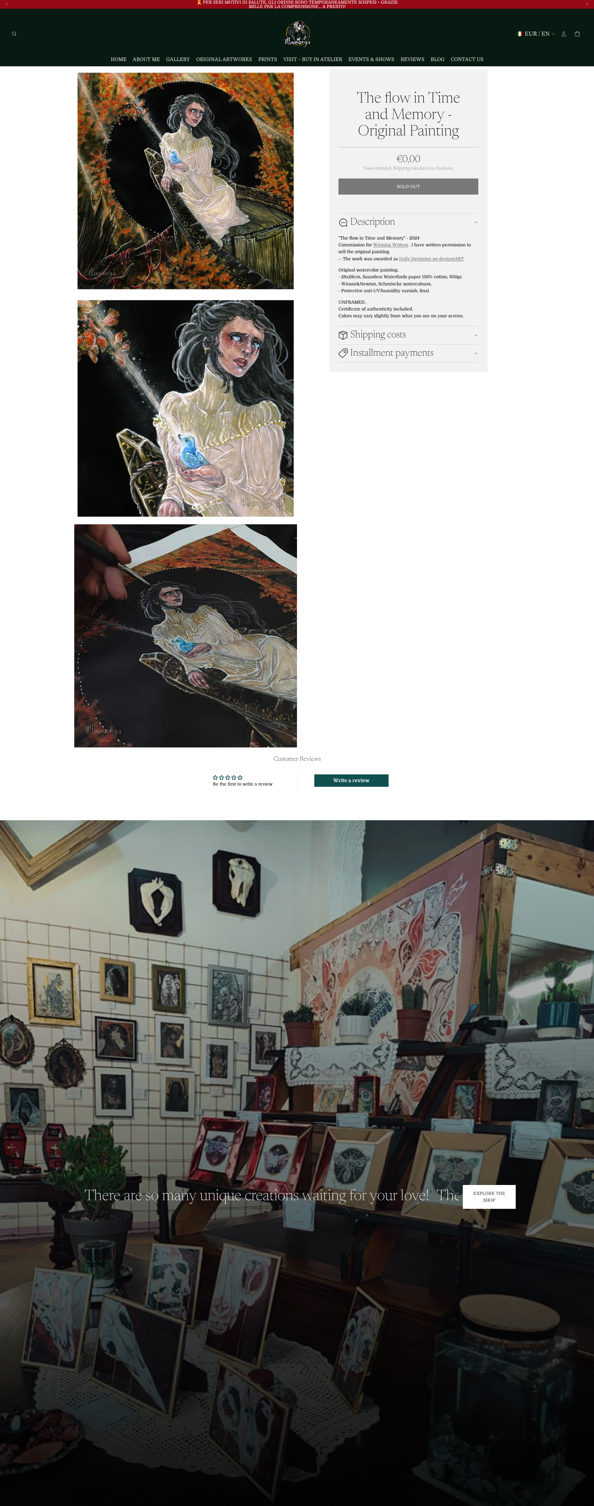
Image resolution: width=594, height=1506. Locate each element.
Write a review (351, 780)
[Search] (14, 34)
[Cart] (577, 34)
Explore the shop (489, 1197)
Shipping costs (378, 335)
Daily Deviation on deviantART (431, 258)
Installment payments (391, 353)
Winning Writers (390, 244)
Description (372, 222)
